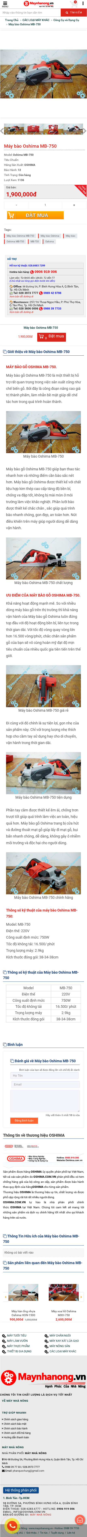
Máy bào (70, 235)
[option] (29, 1298)
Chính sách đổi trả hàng (17, 1433)
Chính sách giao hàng (16, 1419)
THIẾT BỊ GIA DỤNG (19, 1351)
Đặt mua (37, 215)
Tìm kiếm (75, 12)
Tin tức (44, 1532)
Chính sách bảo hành (16, 1428)
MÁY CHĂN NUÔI (60, 1335)
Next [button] (81, 1294)
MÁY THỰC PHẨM (18, 1346)
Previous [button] (5, 1294)
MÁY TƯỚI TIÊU (16, 1335)
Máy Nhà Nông (40, 1514)
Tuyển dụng (57, 1532)
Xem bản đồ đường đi (21, 296)
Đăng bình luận (24, 1120)
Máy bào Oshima (50, 235)
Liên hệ (71, 1532)
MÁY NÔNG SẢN (60, 1346)
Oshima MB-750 (15, 241)
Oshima (49, 241)
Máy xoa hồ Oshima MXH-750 (29, 1313)
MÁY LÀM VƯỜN (17, 1340)
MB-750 (35, 241)
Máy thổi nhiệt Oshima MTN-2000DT (70, 1313)
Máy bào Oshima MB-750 (20, 235)
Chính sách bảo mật (15, 1424)
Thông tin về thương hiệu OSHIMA (34, 1135)
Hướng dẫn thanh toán (16, 1437)
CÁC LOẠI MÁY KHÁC (63, 1351)
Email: (24, 1470)
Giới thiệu (31, 1532)
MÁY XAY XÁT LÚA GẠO (64, 1340)
